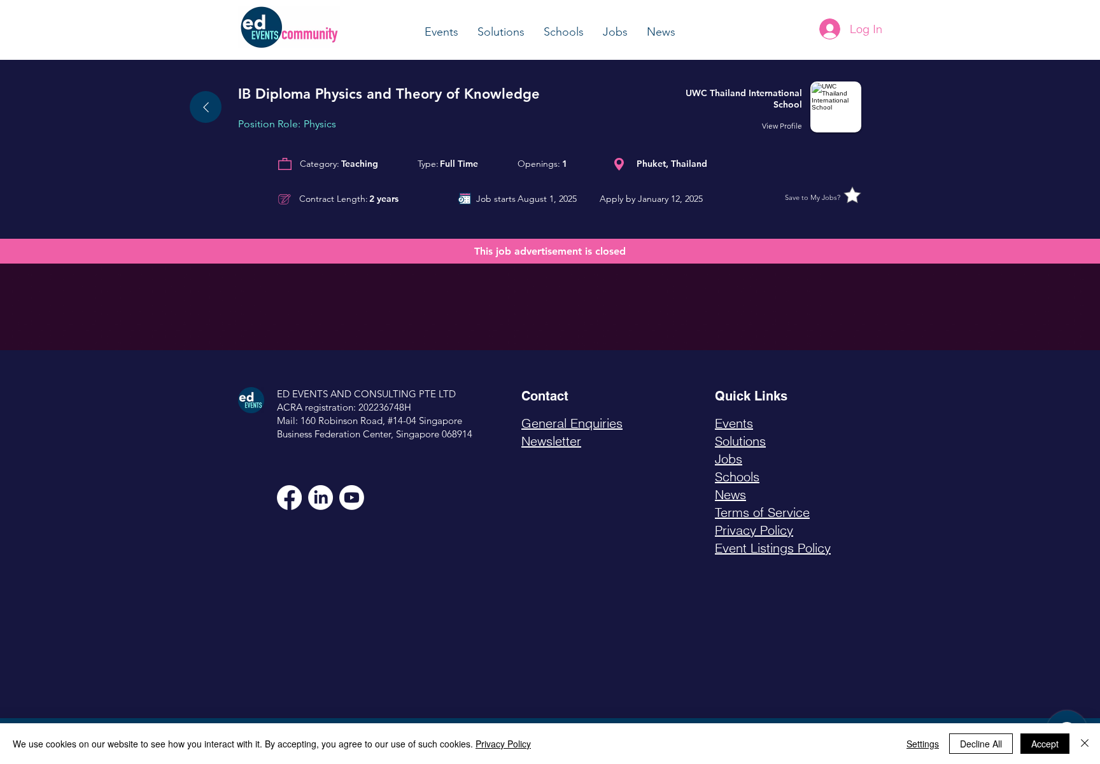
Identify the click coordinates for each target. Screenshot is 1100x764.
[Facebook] (289, 497)
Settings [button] (922, 743)
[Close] (1084, 743)
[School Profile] (772, 106)
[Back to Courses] (206, 107)
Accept (1045, 743)
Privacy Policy (503, 743)
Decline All (981, 743)
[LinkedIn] (320, 497)
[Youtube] (351, 497)
